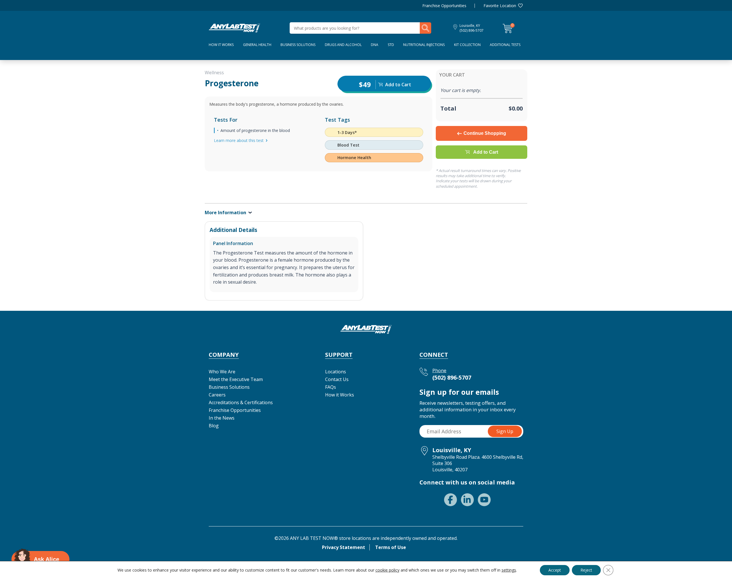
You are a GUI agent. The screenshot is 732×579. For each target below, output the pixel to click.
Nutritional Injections (424, 44)
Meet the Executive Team (236, 379)
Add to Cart (485, 152)
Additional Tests (505, 44)
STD (391, 44)
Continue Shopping (485, 133)
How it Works (339, 395)
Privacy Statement (343, 547)
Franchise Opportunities (444, 5)
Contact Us (337, 379)
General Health (257, 44)
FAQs (330, 387)
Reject (586, 570)
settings (509, 570)
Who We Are (222, 371)
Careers (217, 395)
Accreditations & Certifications (241, 402)
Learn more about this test (239, 140)
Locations (335, 371)
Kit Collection (467, 44)
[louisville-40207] (234, 27)
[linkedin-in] (467, 499)
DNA (374, 44)
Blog (214, 425)
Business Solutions (298, 44)
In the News (221, 418)
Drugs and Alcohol (343, 44)
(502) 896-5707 (472, 30)
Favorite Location (500, 5)
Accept (554, 570)
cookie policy (387, 570)
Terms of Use (390, 547)
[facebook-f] (450, 499)
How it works (221, 44)
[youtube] (484, 499)
